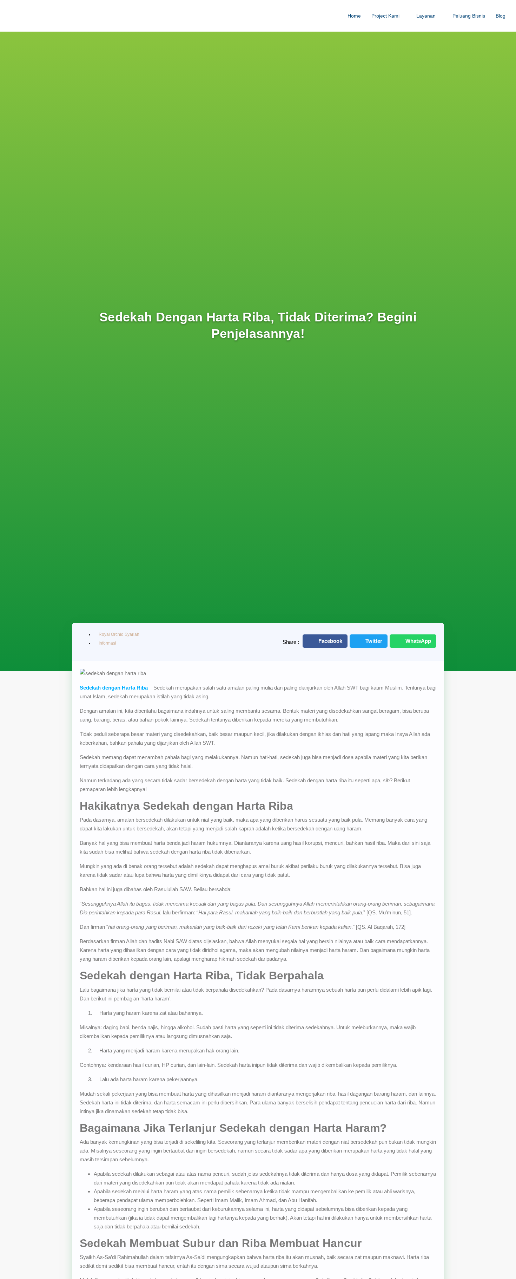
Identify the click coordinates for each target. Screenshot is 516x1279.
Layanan (426, 16)
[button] (325, 641)
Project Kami (385, 16)
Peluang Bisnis (468, 16)
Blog (500, 16)
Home (354, 16)
